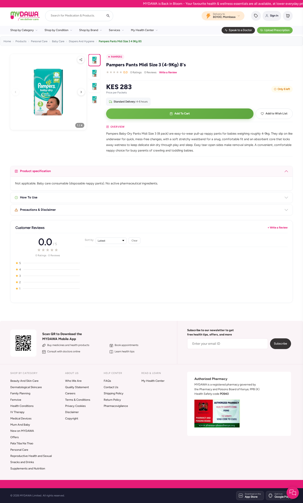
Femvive (15, 400)
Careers (70, 393)
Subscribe (280, 343)
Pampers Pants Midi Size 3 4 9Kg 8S (120, 41)
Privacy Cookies (75, 406)
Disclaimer (72, 412)
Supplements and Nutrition (27, 468)
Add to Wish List (276, 113)
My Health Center (142, 30)
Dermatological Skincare (26, 387)
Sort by (89, 239)
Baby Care (58, 41)
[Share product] (80, 59)
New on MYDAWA (22, 431)
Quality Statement (77, 387)
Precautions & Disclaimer (38, 210)
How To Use (28, 197)
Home (7, 41)
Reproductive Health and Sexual (31, 456)
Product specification (35, 171)
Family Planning (20, 393)
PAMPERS (116, 56)
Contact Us (111, 387)
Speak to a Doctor (240, 30)
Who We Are (73, 381)
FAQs (107, 381)
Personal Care (39, 41)
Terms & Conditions (77, 400)
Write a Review (168, 72)
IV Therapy (17, 412)
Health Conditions (22, 406)
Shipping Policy (113, 393)
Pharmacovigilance (116, 406)
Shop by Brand (88, 30)
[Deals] (256, 16)
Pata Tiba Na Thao (21, 443)
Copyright (71, 418)
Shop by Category (22, 30)
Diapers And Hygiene (81, 41)
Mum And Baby (20, 424)
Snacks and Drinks (22, 462)
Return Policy (112, 400)
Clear (134, 240)
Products (20, 41)
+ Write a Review (278, 227)
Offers (14, 437)
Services (114, 30)
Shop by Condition (56, 30)
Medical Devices (21, 418)
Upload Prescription (277, 30)
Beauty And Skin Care (24, 381)
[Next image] (81, 91)
